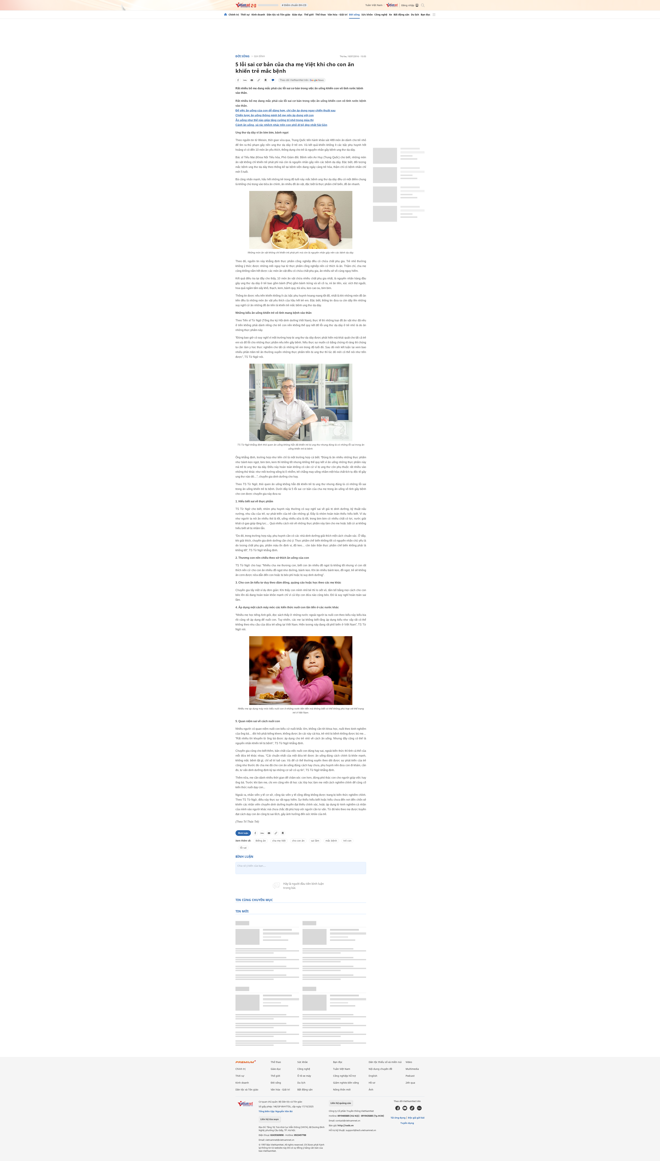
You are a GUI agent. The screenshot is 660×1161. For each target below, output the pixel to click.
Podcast (410, 1075)
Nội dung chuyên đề (380, 1069)
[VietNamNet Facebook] (397, 1109)
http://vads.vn (346, 1125)
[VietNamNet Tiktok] (412, 1109)
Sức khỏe (367, 14)
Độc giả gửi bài (416, 1117)
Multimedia (412, 1069)
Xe (390, 14)
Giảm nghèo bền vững (346, 1082)
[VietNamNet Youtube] (405, 1109)
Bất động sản (401, 14)
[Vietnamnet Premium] (245, 1063)
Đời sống (354, 14)
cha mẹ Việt (279, 840)
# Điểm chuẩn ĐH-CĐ (294, 5)
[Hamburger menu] (434, 15)
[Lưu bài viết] (265, 80)
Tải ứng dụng (398, 1117)
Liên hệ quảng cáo (341, 1103)
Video (409, 1062)
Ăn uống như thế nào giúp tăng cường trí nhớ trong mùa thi (274, 120)
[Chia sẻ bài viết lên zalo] (245, 80)
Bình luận (243, 833)
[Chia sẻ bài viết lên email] (251, 80)
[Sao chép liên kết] (258, 80)
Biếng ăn (261, 840)
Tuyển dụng (407, 1123)
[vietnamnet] (245, 6)
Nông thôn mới (342, 1089)
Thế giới (309, 14)
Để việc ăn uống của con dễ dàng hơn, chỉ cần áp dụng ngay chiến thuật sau (285, 110)
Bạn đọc (425, 14)
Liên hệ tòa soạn (269, 1119)
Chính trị (234, 14)
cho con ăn (298, 840)
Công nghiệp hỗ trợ (344, 1075)
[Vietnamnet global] (392, 6)
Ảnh (371, 1089)
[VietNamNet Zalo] (419, 1109)
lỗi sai (243, 847)
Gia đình (259, 56)
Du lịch (415, 14)
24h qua (410, 1082)
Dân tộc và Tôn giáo (278, 14)
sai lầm (315, 840)
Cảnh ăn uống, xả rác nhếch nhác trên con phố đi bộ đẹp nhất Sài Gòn (281, 125)
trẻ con (347, 840)
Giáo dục (297, 14)
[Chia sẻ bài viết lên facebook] (238, 80)
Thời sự (245, 14)
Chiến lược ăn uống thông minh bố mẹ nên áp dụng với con (274, 115)
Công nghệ (380, 14)
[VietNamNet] (225, 14)
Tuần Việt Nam (373, 5)
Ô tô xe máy (304, 1075)
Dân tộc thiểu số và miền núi (385, 1062)
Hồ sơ (372, 1082)
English (373, 1075)
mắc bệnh (331, 840)
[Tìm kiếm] (423, 5)
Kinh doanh (258, 14)
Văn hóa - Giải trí (337, 14)
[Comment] (273, 80)
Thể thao (320, 14)
